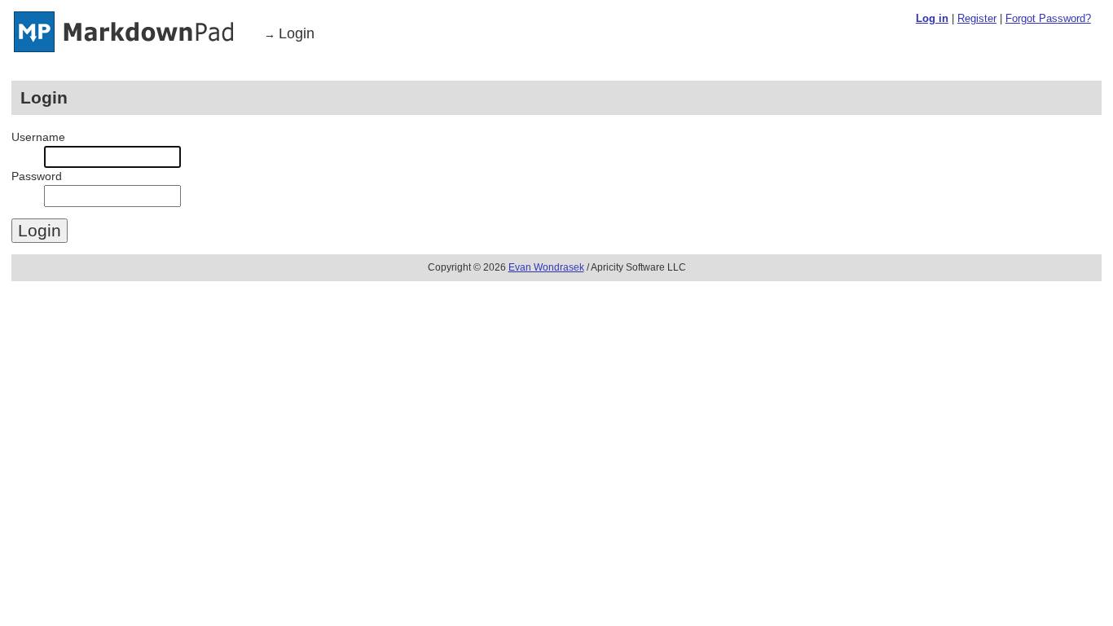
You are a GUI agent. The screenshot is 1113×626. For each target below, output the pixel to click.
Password (36, 176)
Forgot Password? (1048, 18)
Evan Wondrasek (546, 267)
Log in (932, 18)
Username (38, 136)
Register (976, 18)
